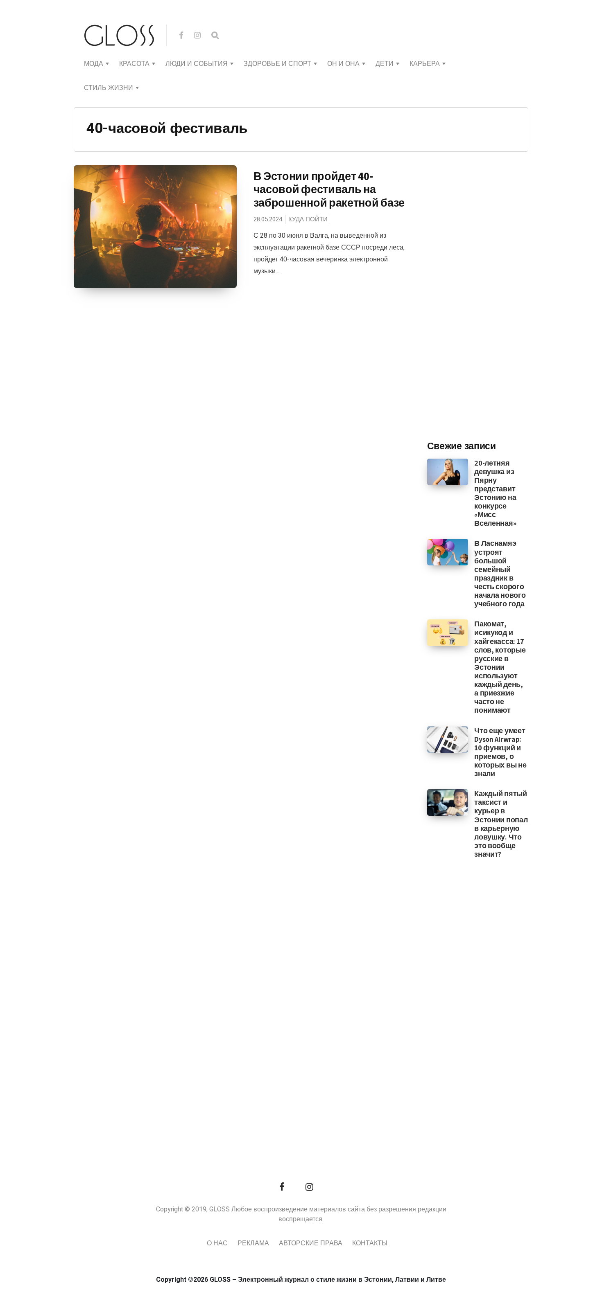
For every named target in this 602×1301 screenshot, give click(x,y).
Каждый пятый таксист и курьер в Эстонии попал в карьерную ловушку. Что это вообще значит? (500, 824)
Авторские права (310, 1243)
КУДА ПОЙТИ (308, 219)
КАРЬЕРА (425, 64)
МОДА (93, 64)
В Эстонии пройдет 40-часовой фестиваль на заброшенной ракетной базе (329, 189)
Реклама (253, 1243)
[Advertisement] (488, 299)
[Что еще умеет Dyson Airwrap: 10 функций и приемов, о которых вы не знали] (447, 739)
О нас (217, 1243)
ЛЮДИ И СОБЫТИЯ (196, 64)
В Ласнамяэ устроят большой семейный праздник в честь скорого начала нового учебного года (499, 573)
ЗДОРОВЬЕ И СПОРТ (277, 64)
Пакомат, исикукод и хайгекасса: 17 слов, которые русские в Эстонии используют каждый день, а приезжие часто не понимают (499, 667)
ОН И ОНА (343, 64)
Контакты (369, 1243)
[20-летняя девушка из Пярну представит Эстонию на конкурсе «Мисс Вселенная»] (447, 471)
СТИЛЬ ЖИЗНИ (108, 88)
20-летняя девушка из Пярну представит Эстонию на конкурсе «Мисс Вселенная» (495, 493)
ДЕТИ (385, 64)
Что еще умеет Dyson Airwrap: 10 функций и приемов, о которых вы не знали (500, 752)
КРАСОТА (134, 64)
